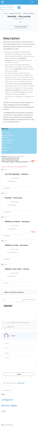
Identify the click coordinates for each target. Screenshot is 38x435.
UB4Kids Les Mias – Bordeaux (16, 245)
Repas (5, 150)
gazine (10, 399)
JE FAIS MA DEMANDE (20, 27)
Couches (6, 137)
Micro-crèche (15, 225)
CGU (3, 411)
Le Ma (4, 399)
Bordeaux (7, 235)
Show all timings (19, 301)
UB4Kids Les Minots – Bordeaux (17, 221)
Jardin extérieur (8, 143)
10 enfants (7, 132)
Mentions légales (9, 405)
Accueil (5, 13)
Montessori (7, 148)
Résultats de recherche (15, 13)
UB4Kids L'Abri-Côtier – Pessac (17, 269)
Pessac (7, 283)
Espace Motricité (8, 140)
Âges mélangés (8, 135)
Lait (5, 145)
